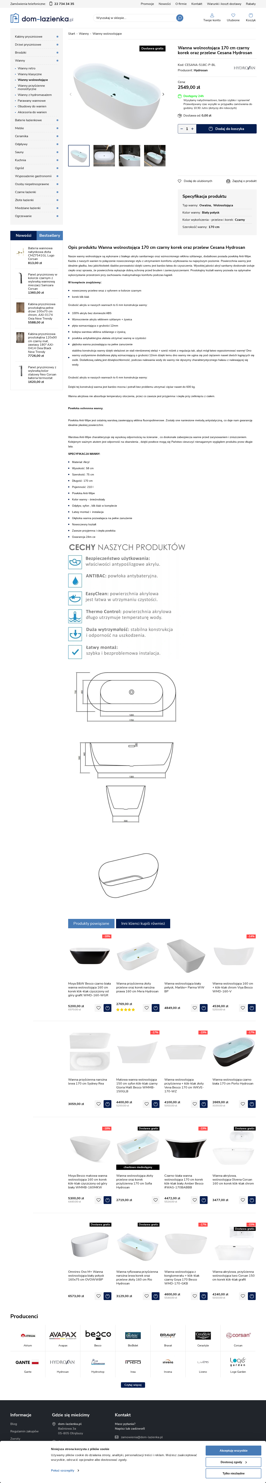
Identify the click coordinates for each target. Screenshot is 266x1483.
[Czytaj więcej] (133, 1385)
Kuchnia (20, 160)
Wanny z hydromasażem (35, 95)
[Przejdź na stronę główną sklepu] (41, 18)
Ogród (19, 168)
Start (71, 34)
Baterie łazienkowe (28, 120)
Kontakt (196, 4)
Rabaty (251, 4)
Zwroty (15, 1439)
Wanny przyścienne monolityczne (31, 87)
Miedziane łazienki (28, 208)
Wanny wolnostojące (107, 34)
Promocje (147, 4)
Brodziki (20, 52)
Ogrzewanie (23, 216)
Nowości (165, 4)
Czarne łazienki (25, 192)
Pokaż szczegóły (62, 1470)
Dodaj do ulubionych (198, 181)
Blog (13, 1424)
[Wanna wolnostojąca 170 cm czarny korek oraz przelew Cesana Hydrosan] (117, 94)
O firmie (181, 4)
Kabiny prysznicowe (28, 36)
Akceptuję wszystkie (234, 1450)
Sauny (19, 152)
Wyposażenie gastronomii (33, 176)
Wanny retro (26, 68)
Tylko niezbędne (234, 1473)
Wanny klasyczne (30, 74)
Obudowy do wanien (32, 106)
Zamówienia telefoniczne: (42, 4)
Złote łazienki (24, 200)
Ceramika (21, 136)
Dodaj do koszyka (229, 128)
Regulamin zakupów (24, 1431)
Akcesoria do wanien (32, 112)
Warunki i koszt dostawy (224, 4)
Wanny (84, 34)
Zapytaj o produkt (244, 181)
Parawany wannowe (32, 101)
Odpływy (21, 144)
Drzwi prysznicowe (28, 44)
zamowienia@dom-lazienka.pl (142, 1437)
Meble (19, 128)
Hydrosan (201, 70)
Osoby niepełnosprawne (32, 184)
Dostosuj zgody (231, 1462)
